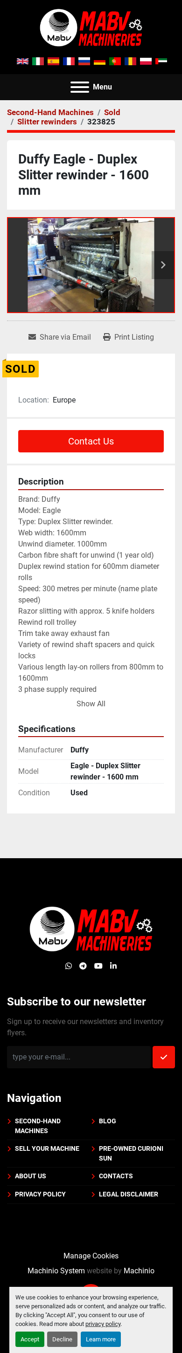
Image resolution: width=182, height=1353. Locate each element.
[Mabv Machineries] (91, 928)
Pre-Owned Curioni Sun (131, 1153)
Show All (91, 703)
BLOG (107, 1121)
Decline (62, 1339)
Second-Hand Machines (38, 1125)
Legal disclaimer (128, 1194)
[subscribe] (164, 1057)
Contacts (116, 1176)
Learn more (101, 1339)
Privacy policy (40, 1194)
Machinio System (56, 1270)
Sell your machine (47, 1148)
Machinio (139, 1270)
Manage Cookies (91, 1255)
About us (30, 1176)
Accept (30, 1339)
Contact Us (91, 441)
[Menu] (79, 87)
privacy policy (102, 1323)
